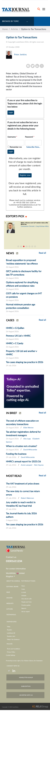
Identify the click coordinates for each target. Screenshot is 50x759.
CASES (10, 320)
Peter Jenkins (20, 55)
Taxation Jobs (11, 636)
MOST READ (14, 476)
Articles (14, 29)
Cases (23, 589)
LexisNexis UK (11, 633)
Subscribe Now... (33, 147)
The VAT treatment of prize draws (22, 484)
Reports (23, 608)
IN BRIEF (11, 413)
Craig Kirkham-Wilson (41, 226)
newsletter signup (26, 677)
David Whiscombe (30, 450)
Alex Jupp (27, 439)
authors (9, 609)
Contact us (11, 557)
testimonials (11, 614)
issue (8, 592)
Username (12, 137)
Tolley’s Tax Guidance (13, 639)
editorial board (12, 586)
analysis (9, 598)
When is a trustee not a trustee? (21, 446)
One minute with (26, 598)
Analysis (23, 595)
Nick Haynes (39, 465)
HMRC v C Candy (14, 343)
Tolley (8, 626)
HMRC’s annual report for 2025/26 (23, 461)
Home (5, 29)
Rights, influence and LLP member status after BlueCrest (32, 223)
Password (29, 137)
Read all (42, 320)
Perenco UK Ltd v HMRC (18, 336)
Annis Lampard (26, 465)
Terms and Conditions (13, 649)
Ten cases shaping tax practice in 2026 (24, 362)
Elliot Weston (28, 428)
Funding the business (16, 454)
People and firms (26, 602)
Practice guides (25, 605)
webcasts (9, 603)
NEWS (10, 253)
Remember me (16, 147)
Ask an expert (25, 611)
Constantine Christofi (26, 226)
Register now (25, 175)
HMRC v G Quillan (15, 328)
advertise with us (26, 695)
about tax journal (13, 581)
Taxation (9, 630)
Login (11, 112)
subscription (26, 686)
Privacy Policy (11, 652)
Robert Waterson (27, 498)
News (23, 586)
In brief (23, 592)
